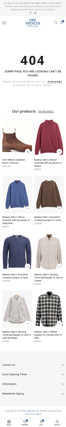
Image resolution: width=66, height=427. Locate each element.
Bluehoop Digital (33, 413)
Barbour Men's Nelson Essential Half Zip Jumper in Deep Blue (16, 220)
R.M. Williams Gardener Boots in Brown (13, 161)
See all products (46, 111)
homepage (55, 81)
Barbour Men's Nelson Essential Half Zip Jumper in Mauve (48, 162)
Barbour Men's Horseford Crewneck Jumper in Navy (15, 276)
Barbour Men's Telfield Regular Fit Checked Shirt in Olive (48, 334)
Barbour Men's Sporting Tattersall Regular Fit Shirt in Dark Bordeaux (16, 334)
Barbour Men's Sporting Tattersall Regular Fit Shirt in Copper (48, 277)
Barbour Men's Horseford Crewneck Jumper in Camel (47, 219)
